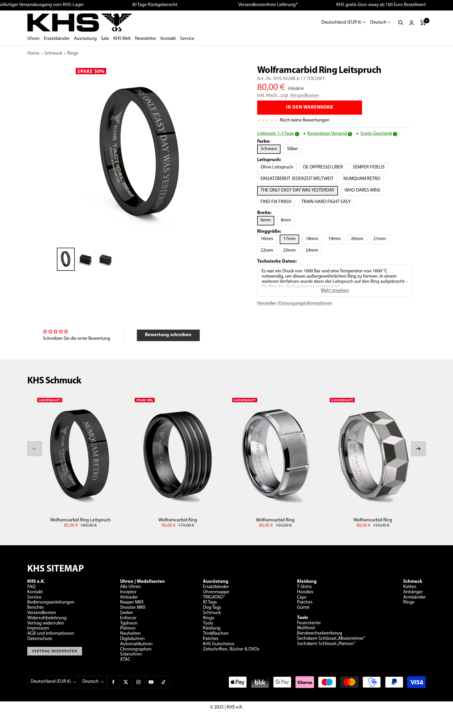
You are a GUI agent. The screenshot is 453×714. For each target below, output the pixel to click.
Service (187, 38)
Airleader (129, 597)
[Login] (411, 22)
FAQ (31, 587)
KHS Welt (122, 38)
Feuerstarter (309, 623)
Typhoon (128, 623)
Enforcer (128, 618)
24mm (314, 250)
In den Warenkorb (309, 107)
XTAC (125, 659)
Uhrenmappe (216, 592)
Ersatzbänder (57, 38)
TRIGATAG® (214, 597)
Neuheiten (130, 633)
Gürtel (303, 607)
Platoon (128, 628)
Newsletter (145, 38)
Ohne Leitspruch (278, 167)
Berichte (35, 607)
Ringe (72, 53)
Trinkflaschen (216, 633)
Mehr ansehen (335, 290)
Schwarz (271, 148)
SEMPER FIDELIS (370, 167)
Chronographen (136, 649)
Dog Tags (212, 607)
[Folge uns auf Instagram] (138, 682)
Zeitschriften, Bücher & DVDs (231, 649)
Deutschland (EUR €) (341, 22)
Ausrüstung (85, 38)
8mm (287, 220)
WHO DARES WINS (364, 190)
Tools (208, 623)
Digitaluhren (132, 639)
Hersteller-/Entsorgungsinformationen (294, 303)
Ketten (409, 587)
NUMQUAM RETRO (363, 178)
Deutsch (378, 22)
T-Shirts (304, 587)
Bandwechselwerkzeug (319, 633)
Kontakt (168, 38)
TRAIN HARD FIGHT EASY (327, 201)
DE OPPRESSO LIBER (324, 167)
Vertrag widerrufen (45, 623)
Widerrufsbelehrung (47, 618)
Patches (210, 639)
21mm (381, 238)
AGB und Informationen (50, 633)
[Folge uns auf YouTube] (151, 682)
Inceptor (128, 592)
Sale (105, 38)
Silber (294, 148)
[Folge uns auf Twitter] (126, 682)
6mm (267, 220)
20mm (359, 238)
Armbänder (414, 597)
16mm (269, 238)
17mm (291, 238)
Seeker (126, 613)
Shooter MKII (132, 607)
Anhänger (413, 592)
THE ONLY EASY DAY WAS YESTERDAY (299, 190)
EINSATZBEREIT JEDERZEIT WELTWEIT (299, 178)
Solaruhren (131, 654)
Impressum (38, 628)
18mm (314, 238)
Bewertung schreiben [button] (168, 335)
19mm (336, 238)
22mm (269, 250)
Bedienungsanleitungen (50, 602)
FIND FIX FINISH (278, 201)
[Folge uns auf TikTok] (163, 682)
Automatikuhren (136, 644)
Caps (301, 597)
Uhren (33, 38)
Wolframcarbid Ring (177, 520)
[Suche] (400, 22)
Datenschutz (39, 639)
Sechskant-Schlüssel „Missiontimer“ (331, 638)
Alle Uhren (130, 587)
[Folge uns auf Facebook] (113, 682)
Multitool (306, 628)
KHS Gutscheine (218, 644)
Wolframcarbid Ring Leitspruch (80, 520)
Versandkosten (304, 95)
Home (33, 53)
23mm (291, 250)
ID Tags (210, 602)
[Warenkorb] (423, 22)
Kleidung (211, 628)
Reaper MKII (131, 602)
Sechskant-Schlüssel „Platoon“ (326, 644)
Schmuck (53, 53)
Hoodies (305, 592)
